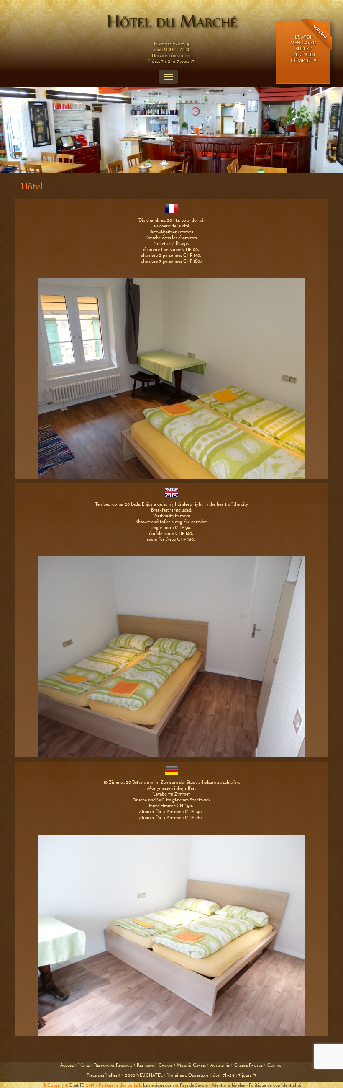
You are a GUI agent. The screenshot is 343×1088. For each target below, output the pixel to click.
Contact (275, 1064)
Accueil (67, 1064)
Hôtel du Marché (171, 21)
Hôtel (84, 1064)
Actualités (220, 1064)
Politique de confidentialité (275, 1085)
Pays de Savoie (194, 1085)
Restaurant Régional (113, 1064)
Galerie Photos (248, 1064)
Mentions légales (228, 1085)
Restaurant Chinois (154, 1064)
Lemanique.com (158, 1085)
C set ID (76, 1085)
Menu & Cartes (191, 1064)
